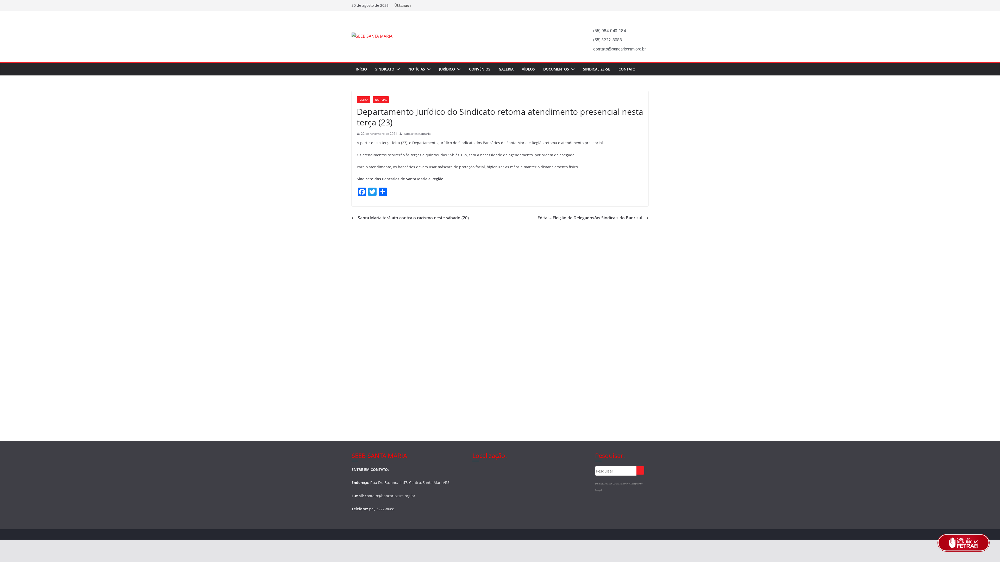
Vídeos (528, 69)
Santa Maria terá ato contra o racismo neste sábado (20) (413, 218)
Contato (626, 69)
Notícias (416, 69)
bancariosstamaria (417, 133)
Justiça (363, 99)
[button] (397, 69)
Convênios (479, 69)
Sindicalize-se (596, 69)
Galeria (506, 69)
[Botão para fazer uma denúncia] (964, 543)
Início (361, 69)
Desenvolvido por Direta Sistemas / (612, 483)
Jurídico (447, 69)
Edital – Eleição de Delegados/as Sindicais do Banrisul (590, 218)
